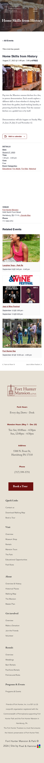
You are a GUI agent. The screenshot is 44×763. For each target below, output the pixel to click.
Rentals (8, 544)
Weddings (10, 660)
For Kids (24, 168)
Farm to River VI (9, 364)
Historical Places (12, 589)
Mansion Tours (11, 549)
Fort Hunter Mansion (10, 209)
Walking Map (11, 594)
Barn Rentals (11, 665)
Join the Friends (12, 630)
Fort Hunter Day (9, 351)
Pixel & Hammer (28, 746)
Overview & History (13, 583)
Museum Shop (11, 539)
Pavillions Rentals (13, 670)
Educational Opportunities (16, 559)
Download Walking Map (15, 512)
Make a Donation (12, 625)
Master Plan (10, 604)
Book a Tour (20, 486)
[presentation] (21, 248)
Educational (6, 168)
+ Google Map (25, 215)
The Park (9, 554)
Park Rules (10, 565)
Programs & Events (13, 691)
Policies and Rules (13, 675)
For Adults (16, 168)
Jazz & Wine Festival (11, 306)
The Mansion (11, 599)
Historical (32, 168)
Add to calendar (15, 136)
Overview (9, 534)
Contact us (10, 507)
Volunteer (9, 636)
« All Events (7, 40)
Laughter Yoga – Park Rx (13, 265)
